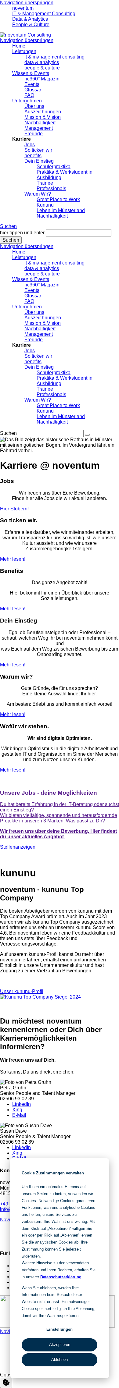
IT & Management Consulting (43, 13)
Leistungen (24, 51)
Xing (17, 1109)
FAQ (29, 95)
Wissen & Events (30, 73)
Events (31, 84)
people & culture (42, 67)
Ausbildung (49, 177)
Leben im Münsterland (61, 210)
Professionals (51, 188)
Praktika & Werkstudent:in (64, 172)
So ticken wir (38, 150)
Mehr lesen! (12, 559)
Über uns (34, 106)
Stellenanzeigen (17, 847)
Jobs (29, 144)
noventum (23, 8)
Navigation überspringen (26, 2)
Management (38, 128)
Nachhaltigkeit (40, 122)
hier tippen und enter (22, 232)
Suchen (8, 226)
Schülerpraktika (53, 166)
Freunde (33, 133)
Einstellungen (59, 1329)
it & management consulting (54, 56)
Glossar (32, 89)
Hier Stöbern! (14, 508)
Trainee (45, 183)
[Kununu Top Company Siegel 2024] (40, 996)
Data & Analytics (30, 19)
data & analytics (41, 62)
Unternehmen (27, 100)
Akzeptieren (59, 1344)
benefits (32, 155)
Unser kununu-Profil (21, 991)
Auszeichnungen (42, 111)
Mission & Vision (42, 117)
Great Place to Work (58, 199)
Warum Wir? (37, 194)
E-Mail (19, 1115)
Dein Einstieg (39, 161)
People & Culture (30, 24)
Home (18, 45)
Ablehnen (59, 1359)
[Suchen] (87, 435)
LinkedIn (21, 1104)
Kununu (45, 205)
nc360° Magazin (42, 78)
